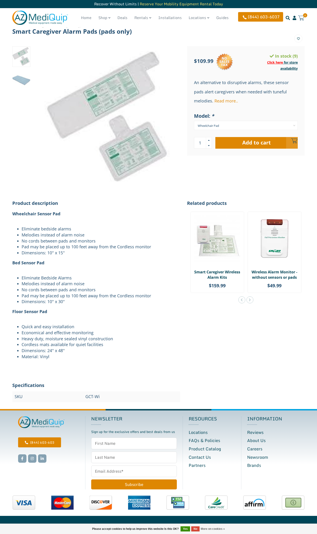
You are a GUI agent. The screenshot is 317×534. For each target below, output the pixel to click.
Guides (222, 18)
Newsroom (257, 457)
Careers (254, 448)
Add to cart (256, 142)
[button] (241, 299)
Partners (197, 465)
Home (86, 18)
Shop (102, 18)
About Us (256, 440)
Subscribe (134, 484)
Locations (197, 18)
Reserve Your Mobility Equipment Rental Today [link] (181, 4)
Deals (122, 18)
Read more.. (226, 101)
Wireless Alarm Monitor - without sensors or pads (274, 274)
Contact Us (200, 457)
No (195, 529)
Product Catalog (205, 448)
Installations (170, 18)
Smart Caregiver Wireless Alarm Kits (217, 274)
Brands (254, 465)
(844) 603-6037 (264, 16)
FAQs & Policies (204, 440)
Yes (185, 529)
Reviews (255, 432)
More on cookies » (213, 529)
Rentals (141, 18)
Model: (204, 116)
